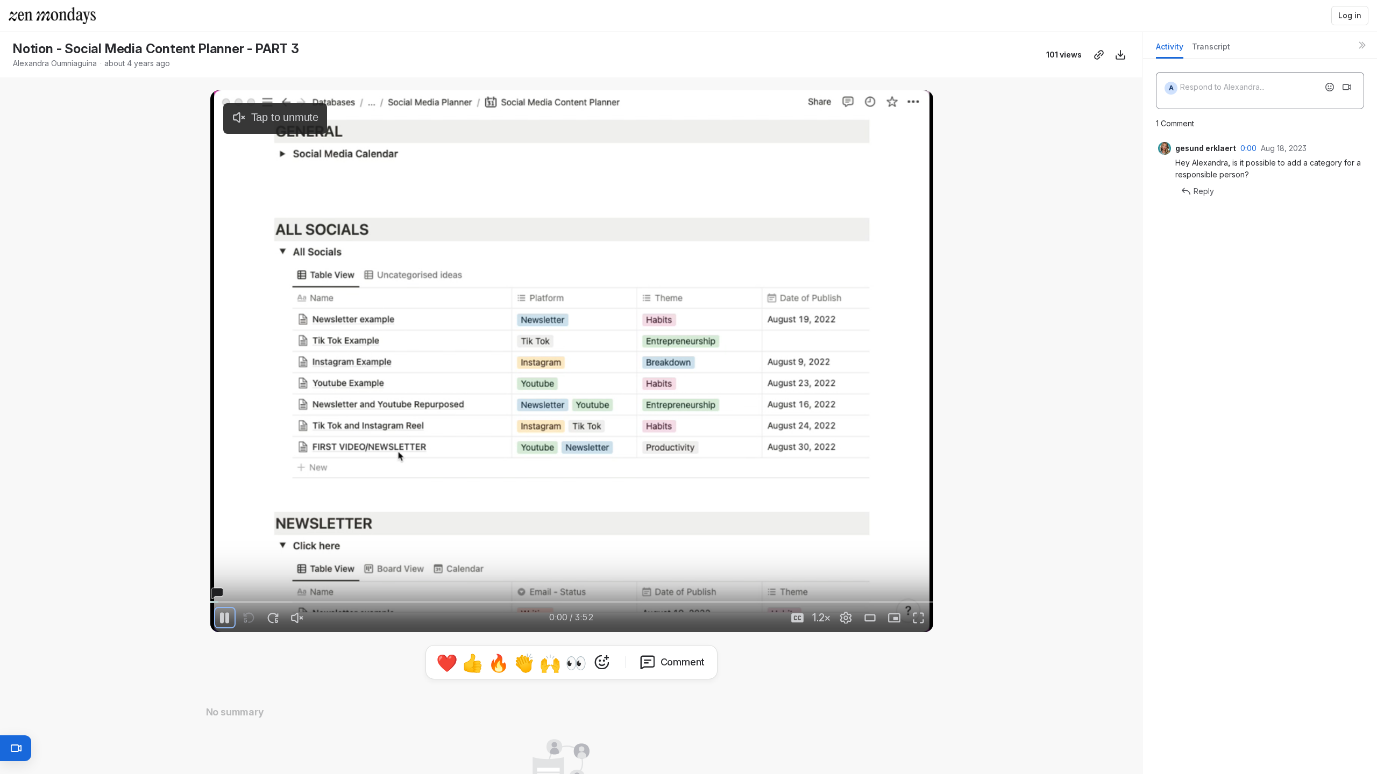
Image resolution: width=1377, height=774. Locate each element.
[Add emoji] (1329, 87)
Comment (683, 662)
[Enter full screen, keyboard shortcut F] (918, 617)
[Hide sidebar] (1361, 45)
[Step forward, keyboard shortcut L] (273, 617)
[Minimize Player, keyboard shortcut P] (894, 617)
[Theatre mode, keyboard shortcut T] (870, 617)
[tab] (1169, 50)
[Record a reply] (1346, 87)
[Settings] (846, 617)
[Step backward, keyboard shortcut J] (249, 617)
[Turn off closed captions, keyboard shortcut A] (797, 617)
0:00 (1248, 148)
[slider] (571, 602)
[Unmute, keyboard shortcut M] (297, 617)
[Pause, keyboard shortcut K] (225, 617)
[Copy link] (1099, 54)
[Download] (1120, 54)
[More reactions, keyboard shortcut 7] (602, 662)
